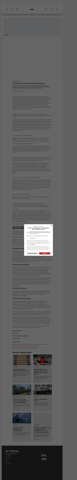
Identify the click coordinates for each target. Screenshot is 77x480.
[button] (38, 238)
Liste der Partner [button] (32, 244)
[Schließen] (51, 225)
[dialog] (38, 240)
